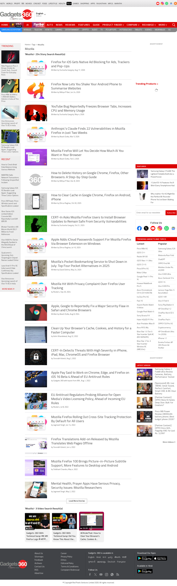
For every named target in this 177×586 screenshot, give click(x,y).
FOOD (44, 4)
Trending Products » (147, 84)
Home (4, 25)
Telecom (38, 30)
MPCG (110, 4)
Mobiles (27, 30)
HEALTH (62, 4)
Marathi (118, 4)
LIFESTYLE (53, 4)
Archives (38, 563)
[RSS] (175, 3)
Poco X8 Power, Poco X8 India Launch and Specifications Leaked (9, 203)
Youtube (101, 574)
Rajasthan (101, 4)
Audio (94, 30)
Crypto (85, 30)
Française (121, 562)
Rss (117, 574)
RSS (36, 570)
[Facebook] (139, 228)
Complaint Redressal (70, 570)
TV (102, 30)
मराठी (124, 557)
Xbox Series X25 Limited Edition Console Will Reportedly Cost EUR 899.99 (9, 216)
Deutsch (111, 562)
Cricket (37, 4)
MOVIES (29, 4)
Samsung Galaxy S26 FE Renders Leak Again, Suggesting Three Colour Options (9, 191)
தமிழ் (110, 557)
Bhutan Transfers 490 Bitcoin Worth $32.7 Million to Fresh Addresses (9, 230)
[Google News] (173, 228)
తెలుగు (117, 557)
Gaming (58, 30)
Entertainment (72, 30)
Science (148, 30)
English (91, 557)
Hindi (98, 557)
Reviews (70, 25)
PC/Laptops (111, 30)
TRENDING (7, 46)
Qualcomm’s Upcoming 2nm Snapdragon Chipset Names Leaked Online (9, 256)
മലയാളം (101, 562)
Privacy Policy (66, 557)
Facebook (90, 574)
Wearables (160, 30)
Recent (5, 159)
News (59, 25)
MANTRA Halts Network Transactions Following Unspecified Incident (10, 179)
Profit (17, 4)
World (9, 4)
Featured (141, 166)
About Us (39, 554)
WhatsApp (112, 574)
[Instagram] (159, 228)
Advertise (39, 573)
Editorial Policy (67, 563)
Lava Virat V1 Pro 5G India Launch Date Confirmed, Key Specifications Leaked (9, 269)
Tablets (138, 30)
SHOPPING (84, 4)
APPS (93, 4)
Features (84, 25)
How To (48, 30)
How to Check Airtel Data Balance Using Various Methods (9, 167)
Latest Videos (143, 365)
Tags (34, 45)
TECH (69, 4)
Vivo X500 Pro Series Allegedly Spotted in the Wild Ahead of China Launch (9, 243)
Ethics (63, 560)
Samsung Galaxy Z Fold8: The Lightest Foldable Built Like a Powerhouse (163, 174)
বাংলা (104, 557)
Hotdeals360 (125, 30)
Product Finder (112, 25)
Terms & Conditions (70, 567)
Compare (132, 25)
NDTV (2, 4)
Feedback (39, 560)
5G (169, 30)
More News (7, 289)
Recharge (148, 25)
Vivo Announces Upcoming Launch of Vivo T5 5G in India (9, 281)
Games (76, 4)
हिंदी (23, 4)
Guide (96, 25)
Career (64, 554)
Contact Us (40, 567)
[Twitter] (146, 228)
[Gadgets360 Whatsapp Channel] (166, 228)
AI (28, 25)
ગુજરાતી (91, 562)
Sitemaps (39, 557)
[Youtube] (153, 228)
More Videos (168, 441)
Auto (50, 25)
